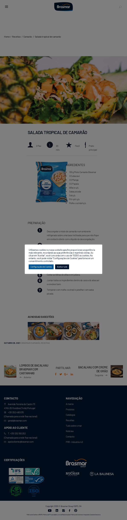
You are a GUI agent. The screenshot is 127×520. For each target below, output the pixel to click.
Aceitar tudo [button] (62, 267)
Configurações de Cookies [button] (41, 267)
